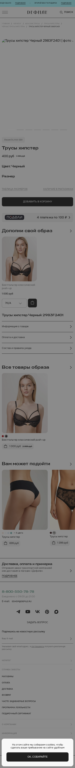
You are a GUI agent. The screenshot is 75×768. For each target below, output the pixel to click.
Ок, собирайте (38, 756)
